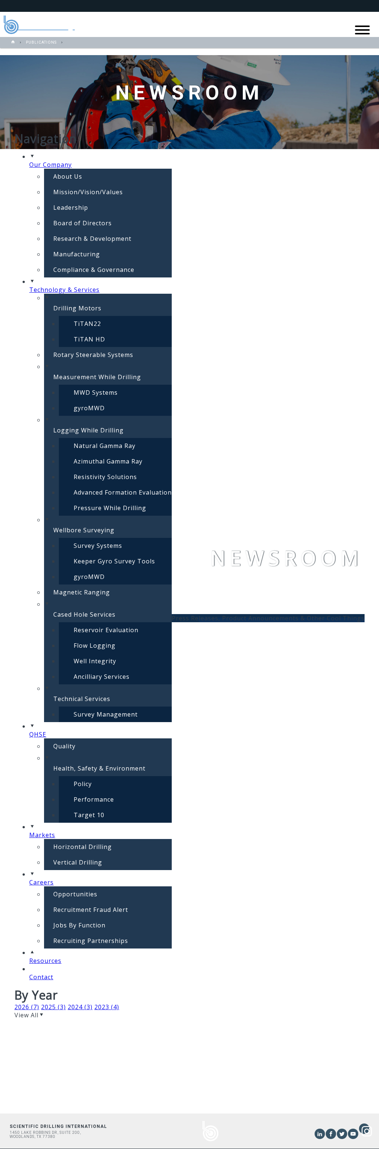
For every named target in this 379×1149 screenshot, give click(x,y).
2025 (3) (53, 1007)
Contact (355, 6)
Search (327, 6)
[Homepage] (13, 42)
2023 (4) (106, 1007)
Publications (41, 42)
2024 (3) (80, 1007)
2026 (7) (26, 1007)
